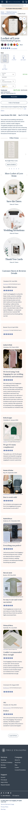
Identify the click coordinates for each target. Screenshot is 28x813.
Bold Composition (7, 707)
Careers (17, 767)
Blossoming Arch (6, 596)
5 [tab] (18, 169)
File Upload (4, 779)
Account (3, 777)
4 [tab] (16, 169)
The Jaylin (5, 542)
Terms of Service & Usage (7, 804)
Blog (16, 765)
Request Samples (5, 784)
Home (2, 12)
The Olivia (5, 441)
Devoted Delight (6, 494)
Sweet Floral (5, 368)
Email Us (16, 795)
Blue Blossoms (6, 687)
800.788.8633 (6, 795)
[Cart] (26, 2)
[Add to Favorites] (20, 18)
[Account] (23, 2)
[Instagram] (11, 793)
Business (3, 765)
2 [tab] (11, 169)
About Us (17, 760)
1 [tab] (9, 169)
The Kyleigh (5, 649)
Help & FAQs (4, 782)
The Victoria (5, 284)
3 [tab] (14, 169)
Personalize (14, 96)
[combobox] (14, 5)
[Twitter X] (4, 793)
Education (3, 767)
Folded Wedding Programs (8, 13)
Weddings (3, 760)
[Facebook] (7, 793)
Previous (3, 26)
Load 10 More (13, 735)
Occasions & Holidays (6, 762)
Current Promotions (20, 770)
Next (24, 26)
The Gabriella (6, 330)
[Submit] (25, 5)
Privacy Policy (4, 806)
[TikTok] (2, 793)
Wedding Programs (11, 12)
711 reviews (14, 48)
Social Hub (17, 762)
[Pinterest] (9, 793)
